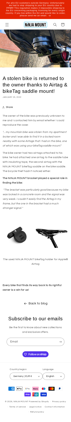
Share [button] (9, 107)
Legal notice (35, 407)
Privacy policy (59, 401)
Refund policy (37, 412)
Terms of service (17, 407)
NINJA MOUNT (21, 401)
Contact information (55, 407)
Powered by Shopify (39, 401)
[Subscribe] (60, 342)
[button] (7, 24)
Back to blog (38, 303)
